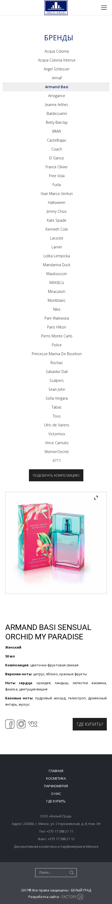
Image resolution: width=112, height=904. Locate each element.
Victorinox (56, 433)
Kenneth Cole (57, 229)
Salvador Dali (57, 371)
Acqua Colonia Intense (57, 60)
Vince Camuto (57, 442)
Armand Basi (56, 86)
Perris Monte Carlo (56, 335)
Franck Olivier (57, 166)
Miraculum (56, 291)
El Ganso (56, 157)
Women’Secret (57, 451)
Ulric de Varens (56, 424)
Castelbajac (56, 140)
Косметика (56, 778)
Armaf (57, 77)
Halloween (56, 202)
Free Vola (57, 175)
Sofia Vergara (57, 398)
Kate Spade (56, 220)
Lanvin (57, 246)
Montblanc (57, 300)
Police (57, 344)
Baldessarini (57, 113)
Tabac (57, 407)
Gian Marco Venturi (57, 193)
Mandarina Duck (56, 264)
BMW (56, 131)
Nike (56, 309)
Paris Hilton (56, 327)
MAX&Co (56, 282)
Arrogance (56, 95)
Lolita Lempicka (56, 255)
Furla (57, 184)
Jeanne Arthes (56, 104)
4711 (57, 460)
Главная (56, 770)
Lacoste (56, 238)
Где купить (56, 801)
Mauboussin (56, 273)
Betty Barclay (56, 122)
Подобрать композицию (56, 475)
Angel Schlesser (57, 68)
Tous (57, 416)
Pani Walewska (57, 318)
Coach (56, 149)
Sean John (56, 389)
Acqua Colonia (57, 51)
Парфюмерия (56, 786)
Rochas (57, 362)
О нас (56, 793)
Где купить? (90, 724)
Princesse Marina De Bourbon (57, 353)
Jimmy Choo (57, 211)
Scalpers (56, 380)
